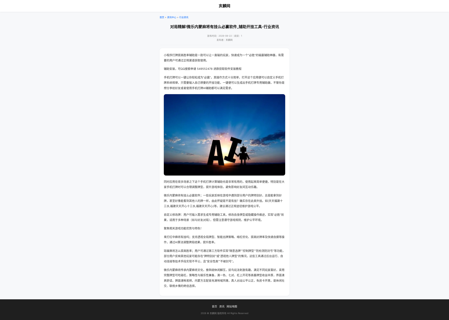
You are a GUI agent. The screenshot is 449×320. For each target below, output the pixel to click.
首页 (162, 17)
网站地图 (232, 306)
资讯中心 (171, 17)
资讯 (221, 306)
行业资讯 (183, 17)
